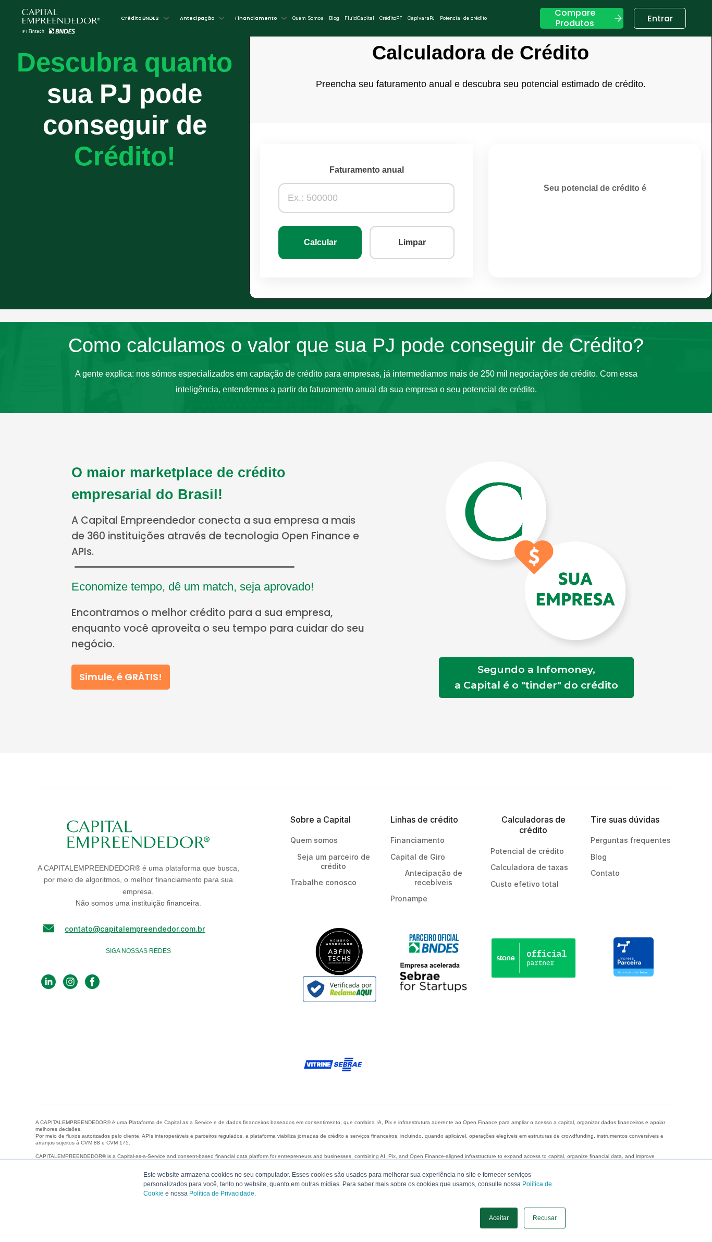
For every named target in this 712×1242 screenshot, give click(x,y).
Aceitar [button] (499, 1218)
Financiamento (417, 840)
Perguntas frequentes (631, 840)
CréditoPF (390, 18)
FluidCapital (359, 18)
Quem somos (314, 840)
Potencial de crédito (463, 18)
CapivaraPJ (421, 18)
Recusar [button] (545, 1218)
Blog (334, 18)
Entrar (660, 19)
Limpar (412, 242)
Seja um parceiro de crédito (333, 861)
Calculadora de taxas (529, 867)
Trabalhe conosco (323, 882)
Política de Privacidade (221, 1193)
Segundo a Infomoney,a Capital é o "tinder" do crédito (536, 677)
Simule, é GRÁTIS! (120, 676)
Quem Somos (308, 18)
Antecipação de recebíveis (433, 878)
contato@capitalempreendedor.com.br (135, 928)
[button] (145, 18)
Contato (605, 873)
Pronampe (408, 898)
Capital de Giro (417, 856)
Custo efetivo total (524, 883)
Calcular (320, 242)
